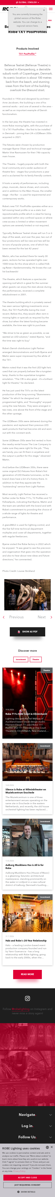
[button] (27, 1191)
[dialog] (27, 1170)
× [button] (51, 1147)
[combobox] (47, 1147)
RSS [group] (50, 20)
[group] (27, 631)
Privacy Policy (19, 1171)
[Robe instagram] (27, 998)
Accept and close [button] (27, 1177)
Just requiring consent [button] (27, 1185)
